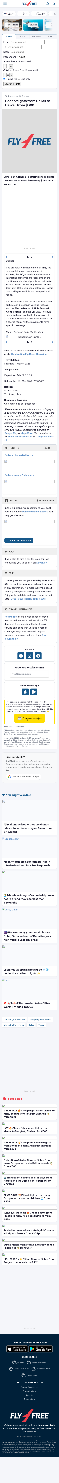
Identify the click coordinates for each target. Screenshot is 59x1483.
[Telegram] (38, 655)
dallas (31, 1025)
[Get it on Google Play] (33, 692)
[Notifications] (48, 4)
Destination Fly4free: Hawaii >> (29, 354)
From (6, 42)
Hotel (31, 500)
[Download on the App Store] (25, 692)
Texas (41, 1025)
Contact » (29, 1395)
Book (9, 36)
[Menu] (5, 4)
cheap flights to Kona (14, 1025)
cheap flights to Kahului (40, 1019)
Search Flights (12, 83)
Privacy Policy (43, 1446)
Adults (6, 61)
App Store (27, 433)
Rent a (50, 36)
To (4, 47)
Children (7, 70)
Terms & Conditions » (29, 1387)
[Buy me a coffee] (54, 4)
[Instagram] (29, 655)
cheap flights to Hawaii (14, 1019)
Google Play (11, 433)
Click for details (18, 540)
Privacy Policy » (29, 1391)
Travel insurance (20, 609)
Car (11, 551)
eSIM (11, 573)
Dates (6, 51)
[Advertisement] (29, 217)
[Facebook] (20, 655)
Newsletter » (29, 1399)
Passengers (9, 56)
